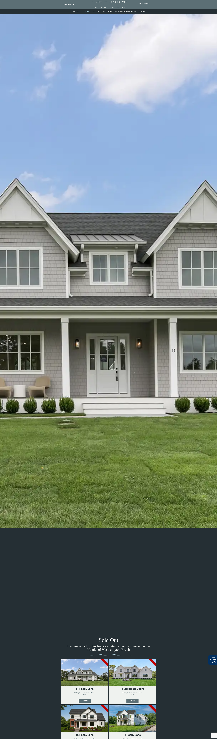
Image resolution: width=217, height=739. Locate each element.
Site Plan (96, 11)
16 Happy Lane (85, 734)
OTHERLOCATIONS (213, 662)
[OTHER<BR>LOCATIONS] (213, 658)
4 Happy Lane (132, 734)
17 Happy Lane (85, 688)
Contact (142, 11)
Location (75, 11)
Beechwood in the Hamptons (125, 11)
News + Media (107, 11)
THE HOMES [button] (85, 11)
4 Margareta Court (132, 688)
